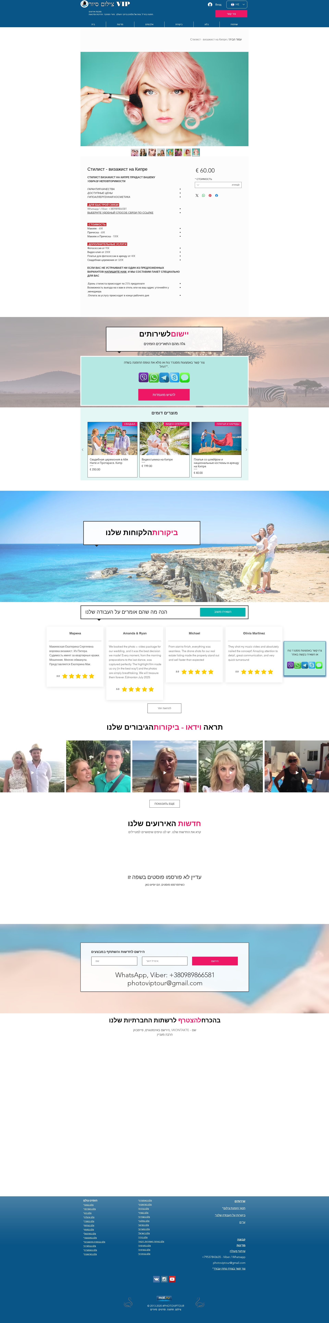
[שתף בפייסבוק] (217, 195)
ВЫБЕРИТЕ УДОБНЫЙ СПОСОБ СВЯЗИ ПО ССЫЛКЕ (120, 212)
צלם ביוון (88, 1165)
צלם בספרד (89, 1173)
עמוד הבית (235, 39)
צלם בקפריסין (90, 1161)
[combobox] (218, 185)
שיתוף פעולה (237, 1203)
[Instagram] (164, 1231)
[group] (164, 450)
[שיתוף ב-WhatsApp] (204, 195)
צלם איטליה (89, 1169)
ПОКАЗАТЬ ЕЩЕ (165, 803)
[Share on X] (197, 195)
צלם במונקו (89, 1181)
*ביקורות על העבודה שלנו (230, 1167)
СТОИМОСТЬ (203, 179)
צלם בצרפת (89, 1177)
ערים (242, 1174)
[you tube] (172, 1231)
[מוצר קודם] (246, 450)
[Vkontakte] (156, 1231)
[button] (120, 24)
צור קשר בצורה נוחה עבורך (229, 1220)
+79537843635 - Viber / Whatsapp (223, 1209)
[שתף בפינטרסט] (210, 195)
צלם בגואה (89, 1157)
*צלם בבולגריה (89, 1198)
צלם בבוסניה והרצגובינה (94, 1194)
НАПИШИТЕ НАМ (115, 271)
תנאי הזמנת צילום (234, 1160)
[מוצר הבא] (83, 450)
